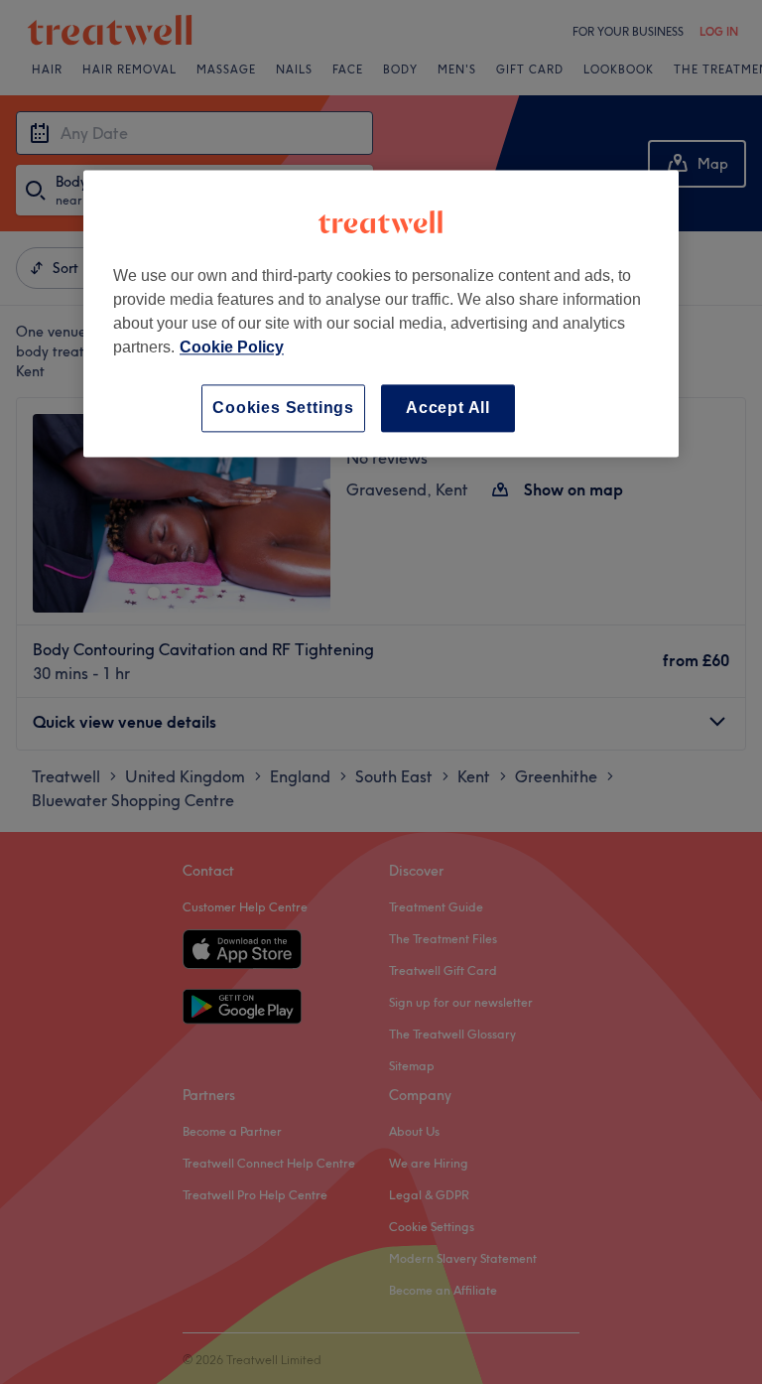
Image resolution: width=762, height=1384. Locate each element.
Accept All (448, 407)
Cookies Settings (283, 407)
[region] (381, 313)
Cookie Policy (232, 347)
